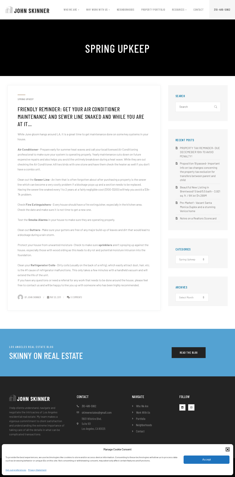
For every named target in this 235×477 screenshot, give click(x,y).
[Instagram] (191, 407)
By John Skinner (33, 297)
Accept (206, 459)
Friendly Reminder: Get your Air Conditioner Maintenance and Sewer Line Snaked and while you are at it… (81, 116)
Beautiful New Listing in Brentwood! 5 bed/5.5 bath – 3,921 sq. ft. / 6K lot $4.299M (200, 191)
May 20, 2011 (55, 297)
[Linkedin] (182, 407)
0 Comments (76, 297)
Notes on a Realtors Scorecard (198, 218)
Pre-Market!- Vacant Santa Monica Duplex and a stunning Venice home (197, 207)
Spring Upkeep (26, 99)
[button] (227, 449)
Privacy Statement (37, 470)
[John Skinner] (27, 9)
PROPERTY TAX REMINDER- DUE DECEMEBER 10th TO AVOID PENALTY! (200, 152)
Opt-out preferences (16, 470)
